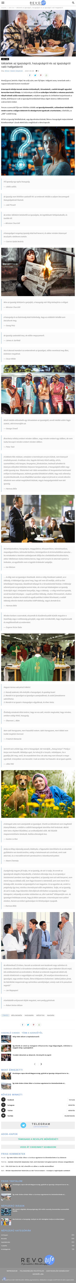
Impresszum (12, 1271)
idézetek (40, 1015)
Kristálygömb (36, 1249)
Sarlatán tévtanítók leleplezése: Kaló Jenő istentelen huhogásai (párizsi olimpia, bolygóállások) (41, 1162)
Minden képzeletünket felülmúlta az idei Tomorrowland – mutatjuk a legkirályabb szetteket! (38, 1170)
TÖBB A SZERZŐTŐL (32, 1033)
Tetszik (72, 1100)
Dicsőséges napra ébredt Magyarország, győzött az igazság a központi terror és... (41, 1073)
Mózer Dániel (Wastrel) (14, 71)
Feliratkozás (70, 1116)
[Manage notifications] (4, 1278)
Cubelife (36, 1245)
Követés (71, 1105)
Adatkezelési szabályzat (57, 1271)
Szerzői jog (38, 1274)
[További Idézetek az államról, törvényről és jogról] (6, 1057)
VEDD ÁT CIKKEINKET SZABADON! (38, 1147)
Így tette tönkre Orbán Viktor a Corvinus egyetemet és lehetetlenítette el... (39, 1083)
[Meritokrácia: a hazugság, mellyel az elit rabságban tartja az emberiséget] (6, 1221)
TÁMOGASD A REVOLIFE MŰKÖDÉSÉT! (38, 1139)
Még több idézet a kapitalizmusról (26, 1037)
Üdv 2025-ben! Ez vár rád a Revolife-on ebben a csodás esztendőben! (30, 1166)
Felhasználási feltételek (32, 1271)
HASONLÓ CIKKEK (10, 1033)
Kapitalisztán (36, 1242)
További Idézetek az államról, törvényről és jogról (32, 1055)
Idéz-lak (11, 7)
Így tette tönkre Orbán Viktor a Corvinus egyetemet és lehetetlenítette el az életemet (36, 1157)
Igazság (50, 1015)
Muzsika (36, 1238)
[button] (73, 3)
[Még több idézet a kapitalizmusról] (6, 1039)
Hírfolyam (36, 1235)
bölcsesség (16, 1015)
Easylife (3, 7)
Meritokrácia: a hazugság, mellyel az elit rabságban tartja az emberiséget (38, 1219)
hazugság (29, 1015)
